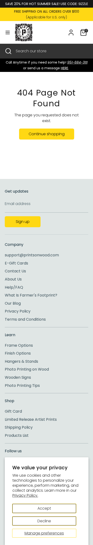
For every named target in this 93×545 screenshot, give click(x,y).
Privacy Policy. (25, 495)
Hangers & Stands (21, 361)
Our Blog (13, 303)
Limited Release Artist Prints (31, 419)
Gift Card (13, 411)
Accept (44, 508)
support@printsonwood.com (32, 255)
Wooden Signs (18, 377)
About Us (13, 279)
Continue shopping (47, 134)
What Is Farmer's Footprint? (31, 295)
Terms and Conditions (25, 319)
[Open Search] (8, 51)
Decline (44, 521)
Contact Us (15, 271)
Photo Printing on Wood (27, 369)
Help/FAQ (14, 287)
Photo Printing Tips (22, 385)
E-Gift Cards (16, 263)
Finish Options (18, 353)
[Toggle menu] (7, 32)
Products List (17, 435)
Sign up (23, 221)
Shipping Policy (19, 427)
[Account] (71, 30)
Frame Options (19, 345)
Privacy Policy (18, 311)
